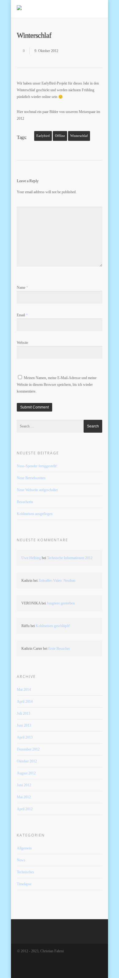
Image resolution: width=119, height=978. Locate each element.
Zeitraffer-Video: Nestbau (56, 580)
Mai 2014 (24, 689)
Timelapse (24, 884)
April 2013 (25, 737)
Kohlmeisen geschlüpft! (53, 626)
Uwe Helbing (31, 558)
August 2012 (26, 773)
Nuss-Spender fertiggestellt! (37, 466)
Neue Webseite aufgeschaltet (37, 490)
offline (60, 135)
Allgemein (24, 848)
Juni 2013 (24, 725)
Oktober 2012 (27, 761)
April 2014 (25, 701)
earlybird (43, 135)
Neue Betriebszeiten (31, 478)
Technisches (25, 872)
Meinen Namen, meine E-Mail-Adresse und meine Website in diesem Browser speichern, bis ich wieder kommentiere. (56, 384)
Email (22, 315)
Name (22, 287)
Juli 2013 (23, 713)
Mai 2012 (24, 797)
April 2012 (25, 809)
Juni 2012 (24, 785)
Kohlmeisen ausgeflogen (34, 514)
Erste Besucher (59, 648)
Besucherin (25, 502)
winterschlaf (79, 135)
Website (22, 342)
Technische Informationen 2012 (69, 558)
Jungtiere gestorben (61, 603)
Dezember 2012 (28, 749)
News (21, 860)
